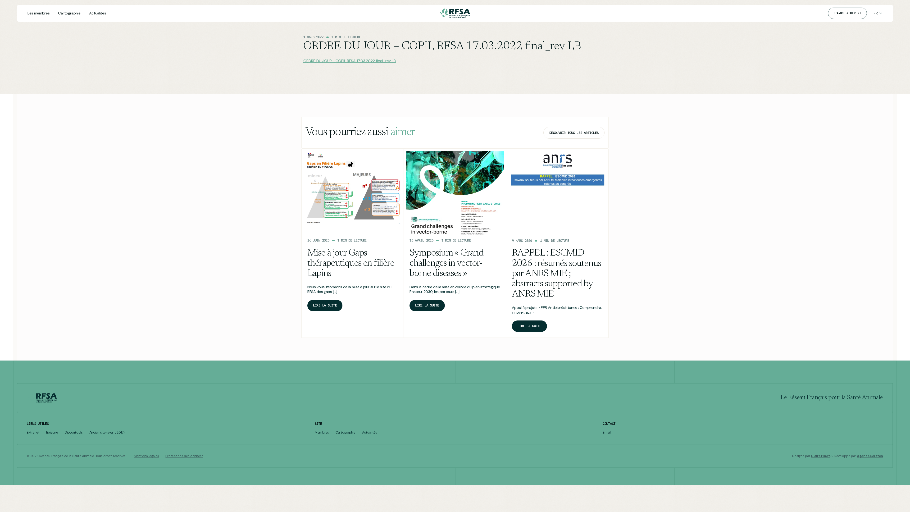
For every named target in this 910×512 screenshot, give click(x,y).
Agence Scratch (870, 456)
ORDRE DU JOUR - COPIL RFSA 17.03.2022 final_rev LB (349, 60)
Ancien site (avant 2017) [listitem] (107, 432)
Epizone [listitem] (52, 432)
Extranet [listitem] (33, 432)
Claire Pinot (820, 456)
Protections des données (184, 456)
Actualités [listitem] (369, 432)
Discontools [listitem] (74, 432)
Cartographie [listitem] (345, 432)
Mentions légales (146, 456)
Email (607, 432)
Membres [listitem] (322, 432)
